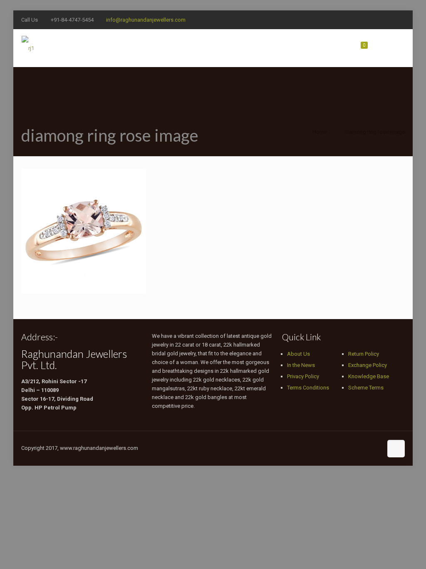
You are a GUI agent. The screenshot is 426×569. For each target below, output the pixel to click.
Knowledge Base (368, 376)
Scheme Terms (366, 387)
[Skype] (333, 19)
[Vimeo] (366, 19)
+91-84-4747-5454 (72, 20)
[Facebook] (344, 19)
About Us (298, 354)
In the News (301, 365)
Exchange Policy (367, 365)
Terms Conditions (308, 387)
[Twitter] (355, 19)
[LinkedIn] (400, 19)
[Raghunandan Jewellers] (28, 48)
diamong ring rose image (374, 132)
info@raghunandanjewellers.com (146, 20)
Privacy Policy (303, 376)
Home (319, 132)
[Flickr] (389, 19)
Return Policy (363, 354)
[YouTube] (378, 19)
